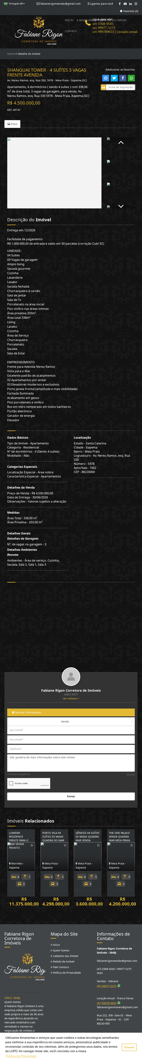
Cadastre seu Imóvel (65, 956)
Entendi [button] (129, 1047)
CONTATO (71, 31)
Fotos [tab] (13, 124)
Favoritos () (130, 11)
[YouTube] (125, 3)
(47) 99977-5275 (106, 986)
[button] (121, 140)
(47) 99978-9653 (106, 1003)
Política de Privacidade (66, 972)
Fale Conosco (60, 967)
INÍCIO (69, 20)
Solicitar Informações (27, 712)
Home (10, 54)
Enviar (71, 796)
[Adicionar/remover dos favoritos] (32, 845)
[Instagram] (135, 3)
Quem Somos (60, 950)
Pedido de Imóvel (63, 961)
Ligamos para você (101, 3)
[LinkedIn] (130, 3)
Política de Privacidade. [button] (21, 1056)
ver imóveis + (71, 698)
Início (56, 945)
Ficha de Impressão (120, 87)
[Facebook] (119, 3)
